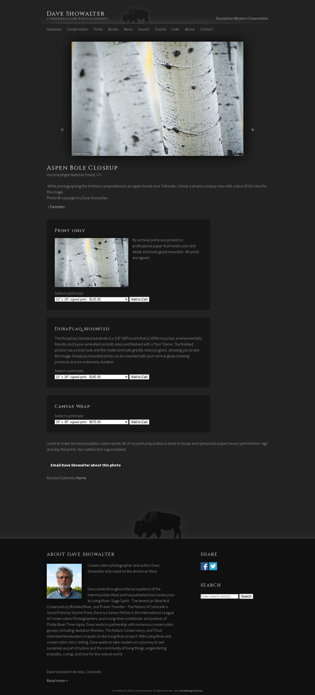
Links (175, 29)
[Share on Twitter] (213, 567)
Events (160, 29)
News (128, 29)
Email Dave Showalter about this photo (86, 465)
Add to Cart (139, 299)
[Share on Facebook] (204, 567)
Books (113, 29)
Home (81, 477)
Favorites (57, 206)
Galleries (54, 29)
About (189, 29)
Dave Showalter (76, 14)
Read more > (57, 680)
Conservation (77, 29)
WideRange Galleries (191, 690)
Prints (98, 29)
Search (144, 29)
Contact (206, 29)
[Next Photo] (157, 153)
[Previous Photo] (62, 153)
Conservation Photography (77, 19)
